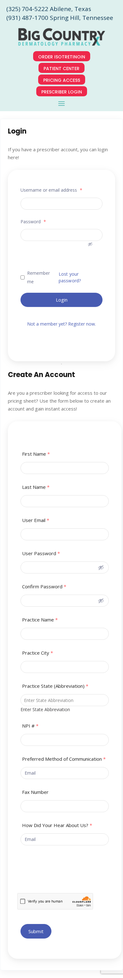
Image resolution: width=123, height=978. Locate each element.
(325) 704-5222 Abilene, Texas (48, 9)
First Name (36, 454)
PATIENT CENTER (61, 68)
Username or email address (51, 190)
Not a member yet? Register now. (61, 324)
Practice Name (40, 620)
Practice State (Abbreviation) (55, 686)
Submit (36, 931)
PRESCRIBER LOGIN (61, 92)
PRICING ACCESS (61, 80)
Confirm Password (44, 587)
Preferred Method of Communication (64, 759)
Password (33, 222)
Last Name (36, 487)
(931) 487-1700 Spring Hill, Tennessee (59, 18)
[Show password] (88, 240)
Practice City (37, 653)
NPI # (30, 726)
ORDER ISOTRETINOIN (61, 57)
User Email (35, 520)
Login (61, 300)
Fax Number (35, 792)
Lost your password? (70, 277)
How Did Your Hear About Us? (57, 825)
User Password (41, 553)
